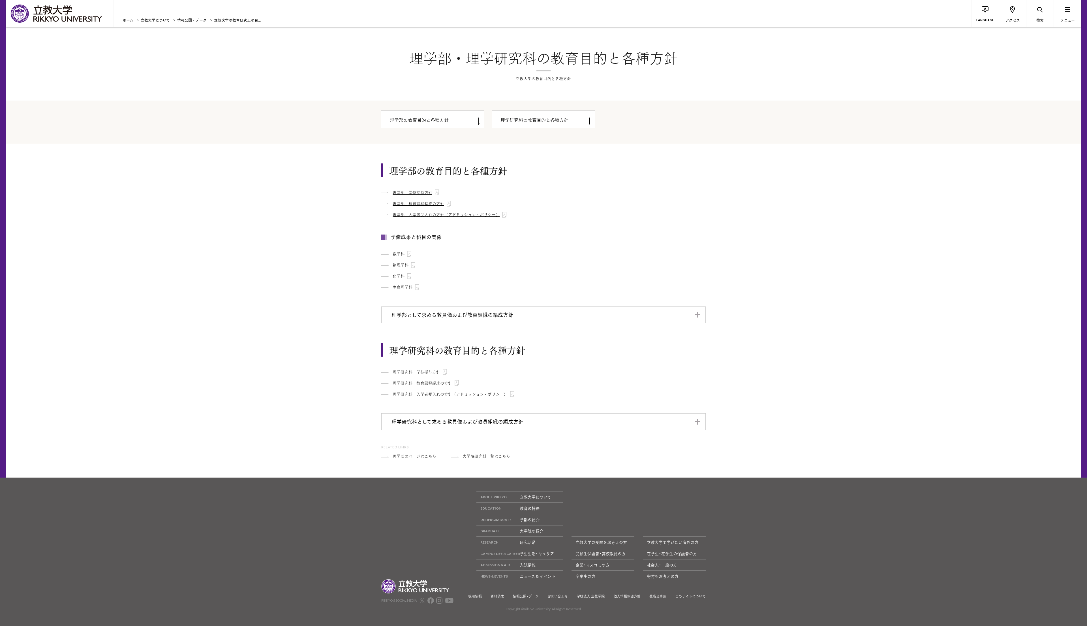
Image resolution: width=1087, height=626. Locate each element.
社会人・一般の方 (662, 565)
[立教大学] (60, 13)
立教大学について (155, 20)
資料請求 (497, 596)
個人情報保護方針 (627, 596)
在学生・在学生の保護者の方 (672, 553)
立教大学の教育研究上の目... (237, 20)
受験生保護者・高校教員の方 (600, 553)
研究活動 (528, 542)
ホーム (128, 20)
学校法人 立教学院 (591, 596)
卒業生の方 (585, 576)
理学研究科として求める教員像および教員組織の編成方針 (457, 421)
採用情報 (475, 596)
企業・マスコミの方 (592, 565)
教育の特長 (530, 508)
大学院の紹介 (532, 531)
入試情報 (528, 565)
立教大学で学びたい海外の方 (672, 542)
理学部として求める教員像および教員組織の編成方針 (452, 315)
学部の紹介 (530, 519)
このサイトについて (690, 596)
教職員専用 (657, 596)
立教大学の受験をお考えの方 (601, 542)
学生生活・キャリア (537, 553)
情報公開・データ (192, 20)
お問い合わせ (557, 596)
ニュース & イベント (537, 576)
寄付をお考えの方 (663, 576)
